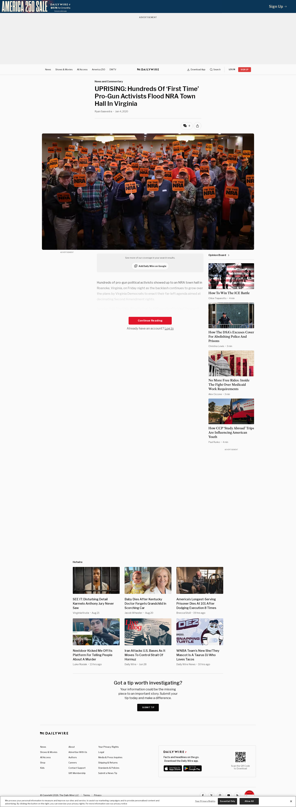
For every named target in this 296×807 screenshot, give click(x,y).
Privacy (97, 795)
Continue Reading (150, 320)
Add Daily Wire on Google (152, 266)
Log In (169, 328)
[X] (211, 795)
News (48, 69)
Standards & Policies (108, 768)
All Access (82, 69)
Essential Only (227, 801)
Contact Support (77, 768)
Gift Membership (77, 773)
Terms (86, 795)
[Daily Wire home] (148, 69)
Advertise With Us (77, 752)
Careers (72, 762)
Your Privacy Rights (108, 747)
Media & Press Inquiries (110, 757)
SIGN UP (245, 69)
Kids (42, 768)
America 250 (98, 69)
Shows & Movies (64, 69)
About (71, 747)
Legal (101, 752)
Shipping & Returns (108, 762)
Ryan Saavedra (103, 111)
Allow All (249, 801)
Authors (72, 757)
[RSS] (237, 795)
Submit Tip (148, 707)
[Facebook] (203, 795)
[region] (148, 801)
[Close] (291, 801)
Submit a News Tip (107, 773)
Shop (42, 762)
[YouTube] (229, 795)
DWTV (112, 69)
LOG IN (232, 69)
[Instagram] (220, 795)
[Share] (197, 126)
